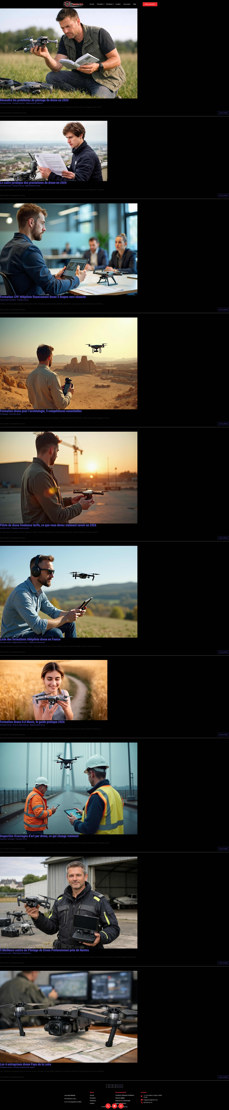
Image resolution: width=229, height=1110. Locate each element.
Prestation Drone (18, 186)
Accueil (92, 4)
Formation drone (5, 103)
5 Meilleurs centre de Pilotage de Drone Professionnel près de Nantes (44, 950)
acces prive (127, 4)
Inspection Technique (7, 839)
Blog (134, 4)
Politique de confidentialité (122, 1100)
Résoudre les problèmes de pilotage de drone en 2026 (34, 100)
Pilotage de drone (18, 103)
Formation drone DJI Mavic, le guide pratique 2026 (32, 722)
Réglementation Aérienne (34, 103)
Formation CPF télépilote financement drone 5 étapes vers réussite (43, 297)
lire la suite (223, 113)
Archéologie (4, 414)
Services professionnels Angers (23, 1067)
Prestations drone (6, 1067)
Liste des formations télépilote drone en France (30, 639)
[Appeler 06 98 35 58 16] (108, 1106)
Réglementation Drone (32, 186)
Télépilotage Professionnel (21, 953)
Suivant (119, 1086)
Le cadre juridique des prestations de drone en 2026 (33, 183)
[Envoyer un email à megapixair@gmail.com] (114, 1106)
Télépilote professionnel (37, 642)
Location (118, 4)
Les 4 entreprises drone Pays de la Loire (25, 1064)
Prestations (109, 4)
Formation (100, 4)
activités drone (5, 528)
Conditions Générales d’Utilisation (124, 1095)
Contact (92, 1103)
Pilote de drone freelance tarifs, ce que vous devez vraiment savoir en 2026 (48, 525)
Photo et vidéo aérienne (20, 725)
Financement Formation (8, 300)
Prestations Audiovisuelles (20, 528)
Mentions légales (120, 1098)
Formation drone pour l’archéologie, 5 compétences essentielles (41, 411)
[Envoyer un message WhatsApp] (121, 1106)
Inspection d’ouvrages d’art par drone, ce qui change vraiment (39, 836)
